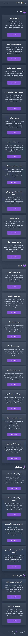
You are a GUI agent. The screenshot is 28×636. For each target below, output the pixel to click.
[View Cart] (7, 3)
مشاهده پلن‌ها (14, 35)
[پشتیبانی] (4, 3)
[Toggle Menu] (25, 3)
